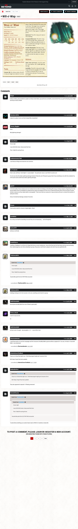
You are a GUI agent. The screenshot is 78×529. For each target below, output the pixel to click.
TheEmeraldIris (20, 397)
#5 (75, 158)
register (49, 432)
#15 (75, 301)
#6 (75, 170)
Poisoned (16, 53)
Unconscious (13, 55)
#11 (75, 242)
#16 (75, 312)
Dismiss (74, 1)
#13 (75, 255)
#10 (75, 228)
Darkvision (10, 57)
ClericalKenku (20, 373)
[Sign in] (72, 6)
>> (23, 262)
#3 (75, 126)
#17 (75, 327)
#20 (75, 369)
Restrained (6, 55)
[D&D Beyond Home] (6, 6)
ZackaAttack (20, 262)
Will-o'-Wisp (11, 25)
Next (46, 438)
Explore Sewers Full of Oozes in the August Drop (35, 2)
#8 (75, 205)
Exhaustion (17, 52)
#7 (75, 186)
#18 (75, 338)
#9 (75, 216)
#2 (75, 115)
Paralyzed (11, 53)
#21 (75, 393)
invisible (37, 70)
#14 (75, 290)
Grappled (6, 53)
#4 (75, 141)
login (38, 432)
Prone (20, 53)
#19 (75, 353)
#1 (75, 96)
